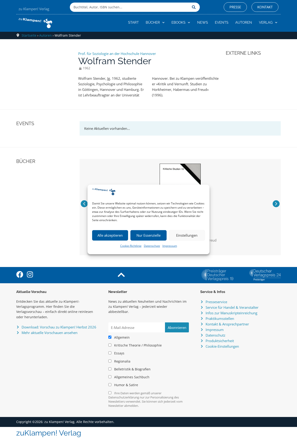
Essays (118, 353)
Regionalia (121, 361)
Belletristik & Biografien (132, 369)
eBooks (178, 22)
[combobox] (130, 7)
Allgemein (121, 337)
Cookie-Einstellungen (222, 346)
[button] (84, 203)
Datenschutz (152, 246)
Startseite (29, 35)
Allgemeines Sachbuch (131, 377)
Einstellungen (186, 235)
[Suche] (195, 7)
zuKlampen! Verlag (48, 433)
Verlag (266, 22)
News (202, 22)
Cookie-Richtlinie (131, 246)
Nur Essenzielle (148, 235)
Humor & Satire (125, 385)
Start (133, 22)
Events (221, 22)
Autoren (243, 22)
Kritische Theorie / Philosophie (137, 345)
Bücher (153, 22)
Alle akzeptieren (110, 235)
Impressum (169, 246)
